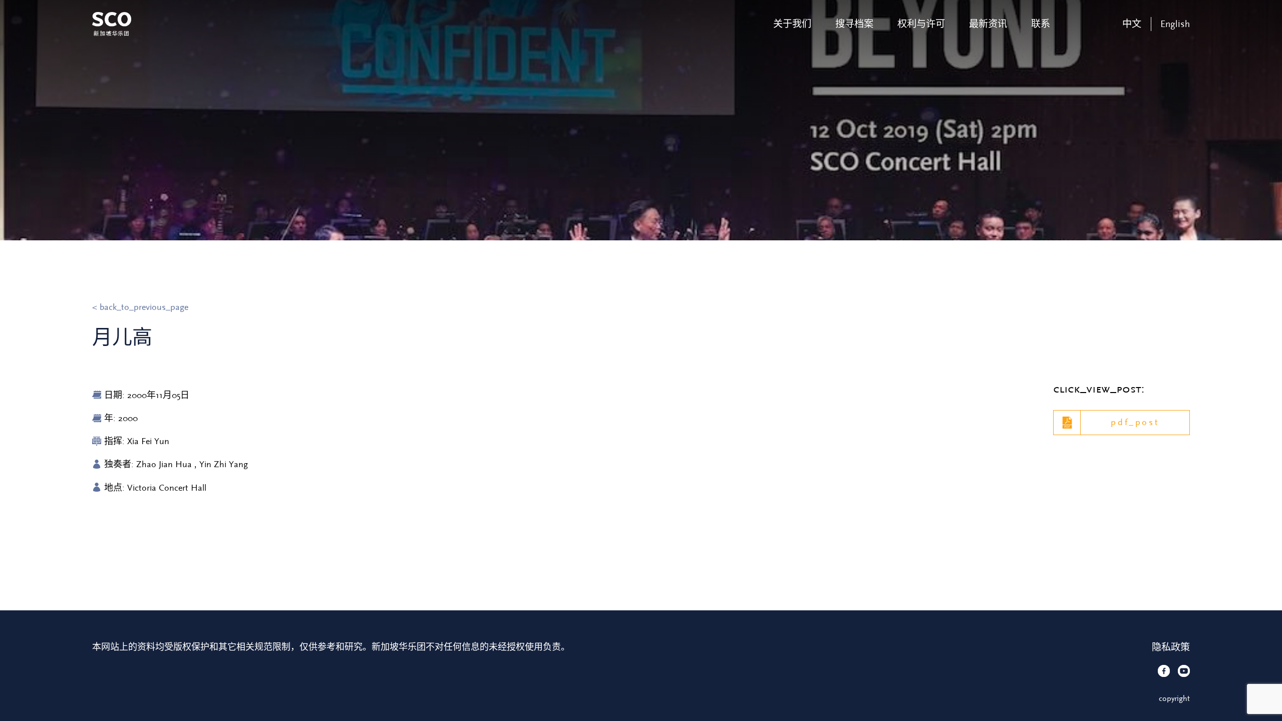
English (1175, 24)
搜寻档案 (854, 24)
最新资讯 (988, 24)
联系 (1040, 24)
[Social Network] (1164, 671)
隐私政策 (1171, 647)
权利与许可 (921, 24)
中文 (1131, 24)
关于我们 (792, 24)
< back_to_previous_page (140, 307)
